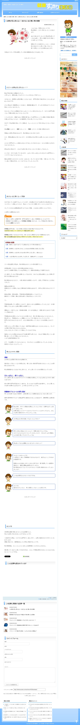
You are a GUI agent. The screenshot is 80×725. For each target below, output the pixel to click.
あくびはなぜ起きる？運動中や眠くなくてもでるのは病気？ (18, 693)
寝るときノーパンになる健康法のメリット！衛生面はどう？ (72, 195)
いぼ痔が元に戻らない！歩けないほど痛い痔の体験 (22, 609)
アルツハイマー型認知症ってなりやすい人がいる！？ (22, 620)
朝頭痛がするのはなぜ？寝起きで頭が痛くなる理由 (22, 614)
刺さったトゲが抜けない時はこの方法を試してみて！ (71, 115)
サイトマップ (25, 12)
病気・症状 (14, 16)
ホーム (10, 12)
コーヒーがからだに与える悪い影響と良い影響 (39, 711)
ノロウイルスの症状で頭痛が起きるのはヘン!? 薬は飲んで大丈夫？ (72, 227)
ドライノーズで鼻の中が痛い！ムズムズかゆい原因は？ (23, 631)
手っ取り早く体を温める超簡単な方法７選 (39, 704)
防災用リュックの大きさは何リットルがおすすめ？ (71, 131)
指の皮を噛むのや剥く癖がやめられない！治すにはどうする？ (72, 218)
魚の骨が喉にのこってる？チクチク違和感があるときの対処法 (72, 168)
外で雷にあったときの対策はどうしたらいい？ (72, 210)
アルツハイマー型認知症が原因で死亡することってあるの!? (24, 625)
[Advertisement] (29, 70)
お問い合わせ (40, 12)
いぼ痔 (53, 597)
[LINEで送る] (26, 556)
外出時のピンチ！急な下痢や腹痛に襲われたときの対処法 (72, 202)
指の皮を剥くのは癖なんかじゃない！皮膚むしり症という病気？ (72, 186)
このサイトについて (54, 12)
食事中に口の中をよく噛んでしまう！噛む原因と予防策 (72, 160)
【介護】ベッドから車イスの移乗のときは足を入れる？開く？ (72, 177)
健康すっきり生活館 (7, 16)
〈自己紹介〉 (74, 50)
